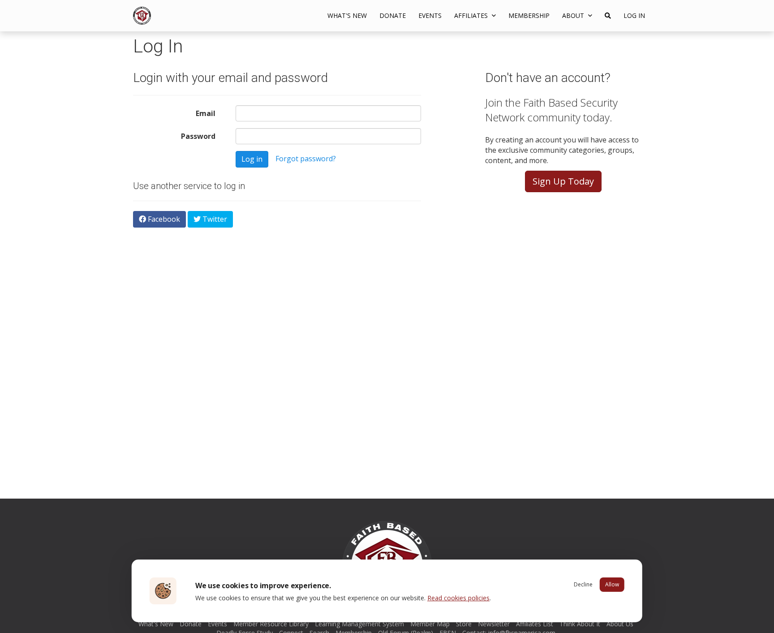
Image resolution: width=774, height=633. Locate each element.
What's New (347, 15)
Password (198, 136)
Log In (634, 15)
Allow (612, 584)
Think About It (579, 624)
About (574, 15)
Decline (583, 584)
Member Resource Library (271, 624)
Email (205, 113)
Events (430, 15)
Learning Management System (359, 624)
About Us (619, 624)
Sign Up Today (563, 181)
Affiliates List (534, 624)
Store (464, 624)
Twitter (214, 219)
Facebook (163, 219)
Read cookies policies (458, 598)
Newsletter (494, 624)
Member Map (430, 624)
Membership (529, 15)
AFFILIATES (472, 15)
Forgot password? (305, 159)
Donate (392, 15)
